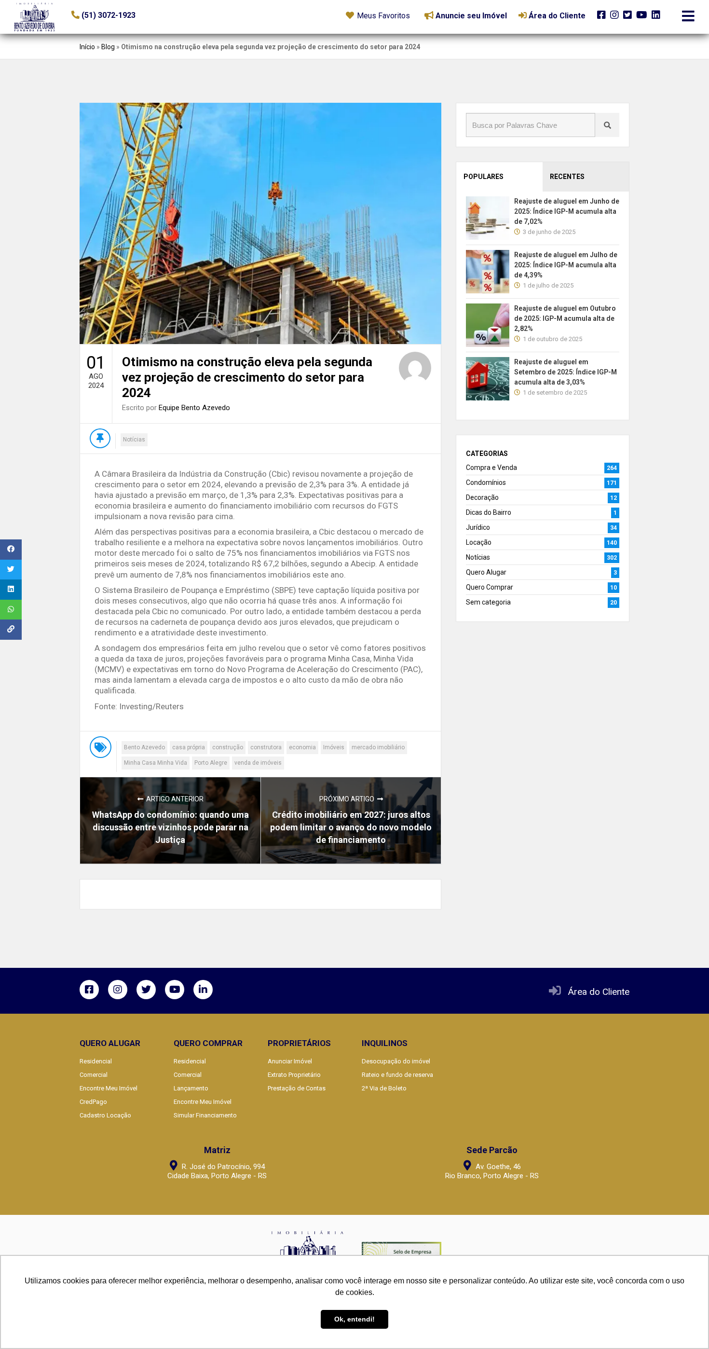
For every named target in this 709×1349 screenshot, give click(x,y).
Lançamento (191, 1088)
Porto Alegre (210, 762)
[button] (130, 15)
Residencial (96, 1061)
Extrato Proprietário (294, 1074)
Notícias (134, 439)
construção (227, 747)
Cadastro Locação (105, 1115)
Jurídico (478, 527)
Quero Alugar (486, 572)
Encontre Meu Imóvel (108, 1088)
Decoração (482, 497)
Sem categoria (488, 602)
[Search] (607, 125)
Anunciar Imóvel (290, 1061)
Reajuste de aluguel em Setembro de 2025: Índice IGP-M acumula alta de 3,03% (565, 372)
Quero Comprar (489, 587)
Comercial (94, 1074)
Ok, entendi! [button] (354, 1319)
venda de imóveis (258, 762)
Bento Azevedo (144, 747)
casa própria (188, 747)
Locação (478, 542)
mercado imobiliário (378, 747)
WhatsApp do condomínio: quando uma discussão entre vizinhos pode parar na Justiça (170, 827)
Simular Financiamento (205, 1115)
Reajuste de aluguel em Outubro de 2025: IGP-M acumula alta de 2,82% (565, 318)
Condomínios (486, 482)
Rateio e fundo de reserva (397, 1074)
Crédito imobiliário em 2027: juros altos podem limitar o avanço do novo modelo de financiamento (351, 827)
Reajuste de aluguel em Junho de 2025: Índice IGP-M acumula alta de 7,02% (566, 211)
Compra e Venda (491, 467)
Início (87, 47)
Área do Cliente (598, 991)
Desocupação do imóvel (396, 1061)
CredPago (93, 1101)
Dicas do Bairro (488, 512)
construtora (266, 747)
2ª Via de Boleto (384, 1088)
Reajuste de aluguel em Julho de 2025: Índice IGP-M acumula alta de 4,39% (565, 265)
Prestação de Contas (297, 1088)
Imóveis (333, 747)
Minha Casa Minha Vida (155, 762)
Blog (108, 47)
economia (302, 747)
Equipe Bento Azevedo (194, 407)
